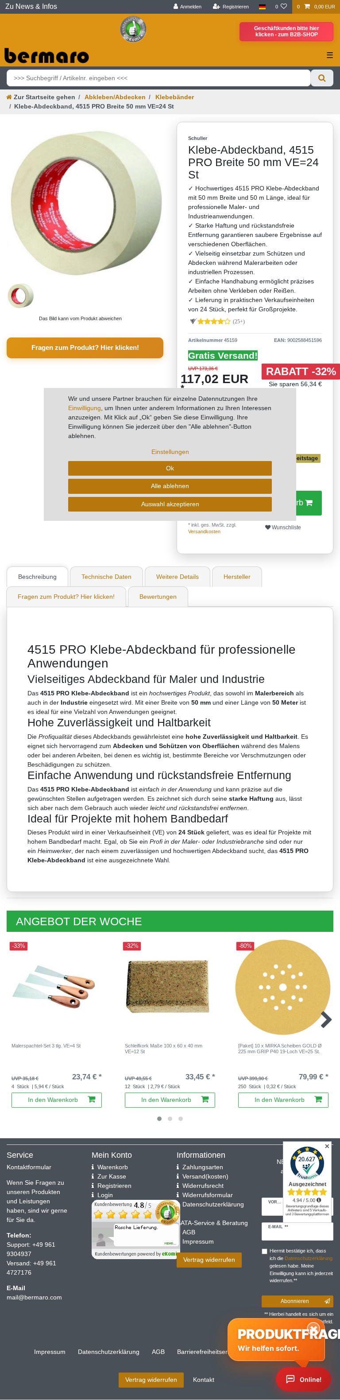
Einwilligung (84, 407)
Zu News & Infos (31, 6)
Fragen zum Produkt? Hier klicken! (85, 347)
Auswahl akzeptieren (170, 504)
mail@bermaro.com (34, 1297)
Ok (170, 468)
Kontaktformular (29, 1167)
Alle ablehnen (170, 485)
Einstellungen (170, 451)
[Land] (262, 7)
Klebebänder (174, 97)
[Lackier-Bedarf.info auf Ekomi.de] (133, 28)
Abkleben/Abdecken (114, 97)
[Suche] (322, 78)
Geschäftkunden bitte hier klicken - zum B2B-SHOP (286, 31)
